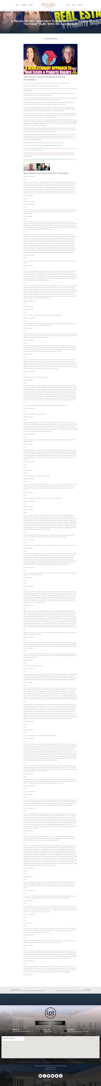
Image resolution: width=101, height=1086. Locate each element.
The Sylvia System (54, 1079)
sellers (30, 5)
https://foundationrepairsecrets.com (48, 145)
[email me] (10, 1031)
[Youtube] (52, 1076)
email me (16, 1029)
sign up (41, 150)
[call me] (41, 1031)
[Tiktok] (61, 1076)
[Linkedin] (48, 1076)
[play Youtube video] (50, 59)
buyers (24, 5)
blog (68, 5)
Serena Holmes (58, 159)
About (17, 5)
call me (47, 1029)
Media (74, 5)
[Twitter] (56, 1076)
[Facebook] (40, 1076)
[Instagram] (44, 1076)
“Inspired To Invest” (42, 159)
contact (80, 5)
